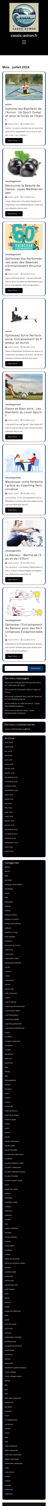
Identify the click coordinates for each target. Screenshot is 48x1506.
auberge (8, 880)
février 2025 (9, 821)
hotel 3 (7, 1098)
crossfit (8, 1050)
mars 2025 (9, 816)
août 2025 (9, 795)
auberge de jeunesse (13, 884)
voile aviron (9, 1472)
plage (7, 1307)
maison (8, 1193)
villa (6, 1437)
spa (6, 1389)
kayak (7, 1137)
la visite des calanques (14, 1154)
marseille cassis (11, 1202)
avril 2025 (8, 812)
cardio (7, 967)
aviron (8, 104)
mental (7, 1220)
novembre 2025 (11, 782)
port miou (9, 1328)
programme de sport (13, 1346)
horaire (7, 1085)
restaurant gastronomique (15, 1368)
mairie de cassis (11, 1189)
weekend (8, 1494)
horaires (8, 1089)
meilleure (8, 1211)
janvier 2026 (10, 773)
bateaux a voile (11, 932)
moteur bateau (11, 1237)
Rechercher (35, 668)
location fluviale (11, 1176)
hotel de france (11, 1111)
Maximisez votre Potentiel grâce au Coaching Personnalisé (24, 486)
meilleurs (8, 1215)
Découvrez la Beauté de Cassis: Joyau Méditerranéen (24, 189)
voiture (7, 1481)
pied (6, 1294)
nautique (8, 1250)
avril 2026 (9, 760)
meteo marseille (11, 1228)
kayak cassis (10, 1146)
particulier (9, 1276)
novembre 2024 (11, 834)
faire (6, 1067)
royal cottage (10, 1372)
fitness (7, 1072)
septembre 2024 (11, 843)
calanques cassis (12, 958)
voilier (7, 1476)
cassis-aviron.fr (24, 35)
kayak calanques (12, 1141)
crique (7, 1032)
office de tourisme (12, 1259)
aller (6, 876)
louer (7, 1185)
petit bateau (10, 1289)
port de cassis (10, 1324)
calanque (9, 950)
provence (9, 1355)
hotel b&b (9, 1106)
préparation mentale (13, 1337)
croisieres (8, 1045)
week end (9, 1489)
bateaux (8, 928)
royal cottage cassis (13, 1376)
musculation (10, 1246)
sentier (7, 1381)
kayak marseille (11, 1150)
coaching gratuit (11, 1015)
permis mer (9, 1281)
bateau (8, 911)
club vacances (11, 993)
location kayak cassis (13, 1180)
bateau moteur (11, 915)
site (6, 1385)
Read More (12, 140)
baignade (9, 902)
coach (7, 998)
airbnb (7, 871)
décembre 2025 (11, 777)
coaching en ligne (12, 1011)
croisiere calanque (12, 1041)
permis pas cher (11, 1285)
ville (6, 1442)
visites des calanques (13, 1463)
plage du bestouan (13, 1311)
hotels (7, 1124)
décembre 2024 (11, 830)
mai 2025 (8, 808)
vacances (9, 1424)
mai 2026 (8, 755)
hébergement (10, 1080)
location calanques (13, 1167)
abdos (7, 867)
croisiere (8, 1037)
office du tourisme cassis (15, 1263)
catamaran (9, 980)
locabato (8, 1159)
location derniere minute (15, 1172)
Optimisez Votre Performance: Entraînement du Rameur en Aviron (23, 339)
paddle (8, 1268)
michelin (8, 1233)
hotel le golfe (10, 1120)
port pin (8, 1333)
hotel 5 (7, 1102)
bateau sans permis (13, 924)
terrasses (8, 1407)
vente (7, 1433)
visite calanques (11, 1450)
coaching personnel (13, 1024)
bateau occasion (12, 919)
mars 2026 (9, 764)
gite (6, 1076)
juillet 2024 (9, 851)
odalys (7, 1254)
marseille (8, 1198)
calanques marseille (13, 963)
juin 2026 (8, 751)
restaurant (9, 1363)
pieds (7, 1298)
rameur (7, 1359)
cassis (7, 976)
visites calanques (12, 1459)
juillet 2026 (9, 747)
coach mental (10, 1002)
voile (7, 1468)
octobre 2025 (10, 786)
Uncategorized (13, 181)
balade (8, 906)
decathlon (9, 1054)
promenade (9, 1350)
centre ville (9, 989)
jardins (7, 1133)
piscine (7, 1302)
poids (7, 1320)
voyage (8, 1485)
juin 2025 (8, 803)
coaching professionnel (14, 1028)
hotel (7, 1093)
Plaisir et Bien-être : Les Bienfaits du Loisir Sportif (23, 412)
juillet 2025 (9, 799)
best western (10, 937)
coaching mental (12, 1019)
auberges (9, 889)
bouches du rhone (12, 945)
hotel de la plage (12, 1115)
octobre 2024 (10, 838)
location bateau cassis (14, 1163)
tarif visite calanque (13, 1398)
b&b (6, 897)
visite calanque (11, 1446)
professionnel (10, 1341)
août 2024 (9, 847)
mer (6, 1224)
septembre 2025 (11, 790)
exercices (9, 1063)
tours (7, 1416)
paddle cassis (10, 1272)
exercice (8, 1059)
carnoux (8, 971)
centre (7, 984)
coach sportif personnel (15, 1006)
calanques (9, 954)
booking (8, 941)
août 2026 (9, 742)
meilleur (8, 1207)
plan (6, 1315)
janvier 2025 (9, 825)
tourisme (8, 1411)
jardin (7, 1128)
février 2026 (9, 769)
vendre (7, 1429)
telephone (9, 1402)
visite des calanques (13, 1455)
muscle (8, 1241)
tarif (6, 1394)
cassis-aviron (13, 124)
